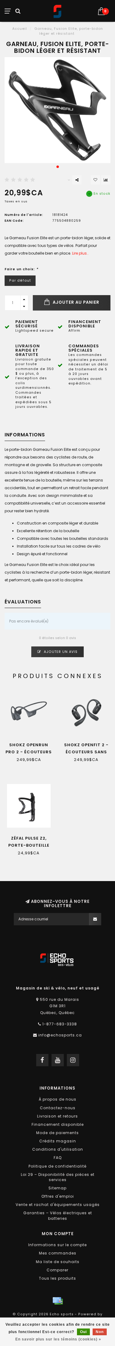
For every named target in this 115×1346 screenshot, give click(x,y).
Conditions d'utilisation (57, 1149)
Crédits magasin (57, 1141)
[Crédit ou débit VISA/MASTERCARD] (57, 1300)
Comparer (57, 1270)
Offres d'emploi (57, 1196)
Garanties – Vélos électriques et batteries (57, 1215)
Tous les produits (57, 1278)
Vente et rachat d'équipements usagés (58, 1204)
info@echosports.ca (60, 1035)
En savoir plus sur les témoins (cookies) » (58, 1339)
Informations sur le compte (57, 1244)
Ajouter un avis (60, 652)
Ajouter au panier (75, 302)
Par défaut (20, 280)
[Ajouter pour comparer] (105, 180)
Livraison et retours (57, 1116)
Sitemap (57, 1188)
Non (100, 1332)
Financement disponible (58, 1124)
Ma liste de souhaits (57, 1261)
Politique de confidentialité (57, 1166)
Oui (83, 1332)
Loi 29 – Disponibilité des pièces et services (57, 1177)
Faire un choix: (21, 269)
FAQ (58, 1157)
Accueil (19, 28)
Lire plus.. (80, 253)
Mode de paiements (57, 1132)
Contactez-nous (57, 1107)
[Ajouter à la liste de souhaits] (95, 180)
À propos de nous (57, 1099)
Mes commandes (57, 1253)
